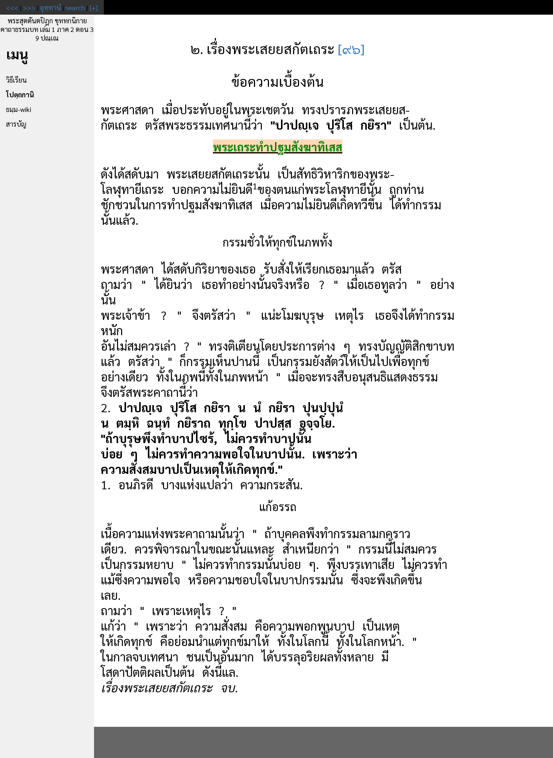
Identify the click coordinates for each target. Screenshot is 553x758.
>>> (29, 7)
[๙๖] (351, 48)
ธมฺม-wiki (18, 109)
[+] (94, 7)
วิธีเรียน (16, 80)
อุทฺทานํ (50, 7)
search (75, 7)
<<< (12, 7)
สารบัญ (16, 124)
